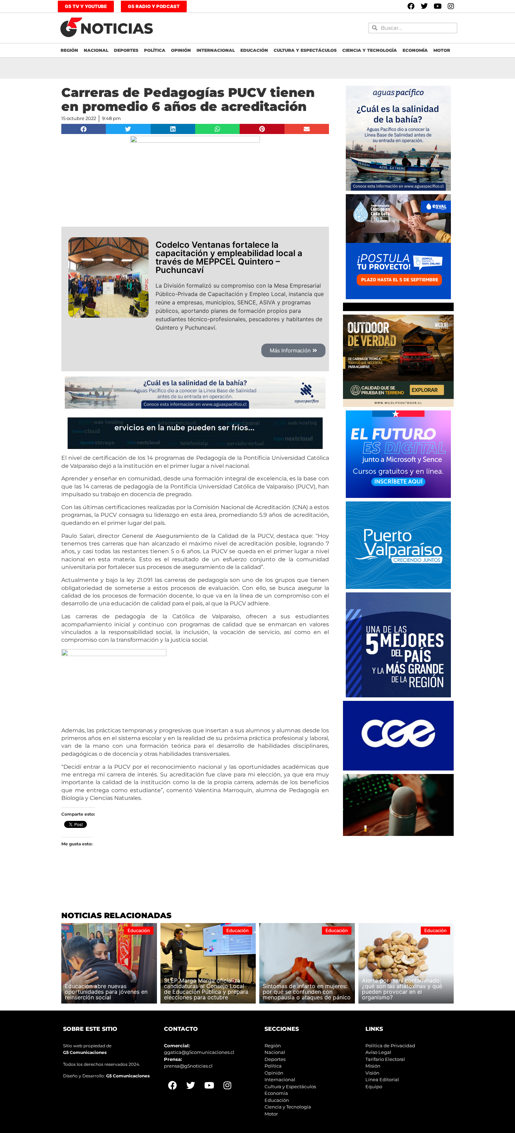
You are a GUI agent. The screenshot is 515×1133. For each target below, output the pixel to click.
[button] (83, 129)
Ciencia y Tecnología (369, 50)
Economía (415, 50)
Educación (254, 50)
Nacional (96, 50)
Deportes (126, 50)
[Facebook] (411, 6)
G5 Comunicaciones (85, 1052)
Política (154, 50)
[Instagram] (451, 6)
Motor (441, 50)
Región (69, 50)
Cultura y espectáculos (305, 50)
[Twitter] (424, 6)
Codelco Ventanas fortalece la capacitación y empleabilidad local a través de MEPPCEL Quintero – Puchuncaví (229, 257)
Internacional (216, 50)
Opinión (181, 50)
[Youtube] (437, 6)
